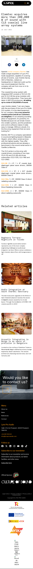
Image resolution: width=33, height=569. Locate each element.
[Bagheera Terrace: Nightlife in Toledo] (16, 222)
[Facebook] (2, 446)
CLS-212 (4, 171)
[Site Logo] (9, 3)
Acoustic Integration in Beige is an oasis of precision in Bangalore (15, 341)
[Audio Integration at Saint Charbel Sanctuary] (16, 274)
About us (4, 409)
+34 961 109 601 (6, 434)
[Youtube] (18, 446)
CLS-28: (4, 163)
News (3, 412)
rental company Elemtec (17, 72)
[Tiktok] (26, 446)
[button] (25, 3)
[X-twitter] (6, 446)
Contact (4, 419)
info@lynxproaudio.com (9, 436)
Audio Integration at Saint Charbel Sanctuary (14, 291)
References (5, 416)
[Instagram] (14, 446)
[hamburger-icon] (27, 3)
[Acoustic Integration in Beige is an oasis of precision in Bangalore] (16, 324)
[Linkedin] (10, 446)
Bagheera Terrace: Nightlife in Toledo (12, 239)
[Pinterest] (22, 446)
